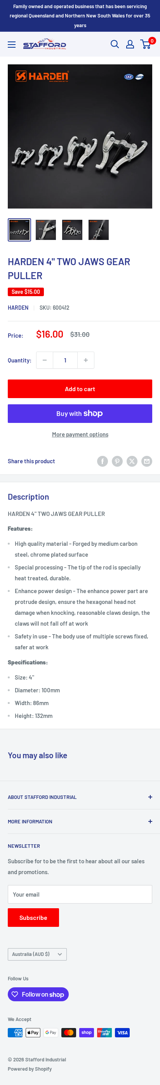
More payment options (80, 434)
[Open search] (115, 44)
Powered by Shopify (30, 1069)
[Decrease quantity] (45, 360)
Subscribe (33, 917)
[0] (146, 44)
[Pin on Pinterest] (117, 461)
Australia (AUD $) (30, 954)
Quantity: (19, 360)
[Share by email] (146, 461)
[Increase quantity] (86, 360)
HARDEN (18, 307)
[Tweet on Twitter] (132, 461)
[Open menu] (12, 44)
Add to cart (80, 388)
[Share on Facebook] (102, 461)
